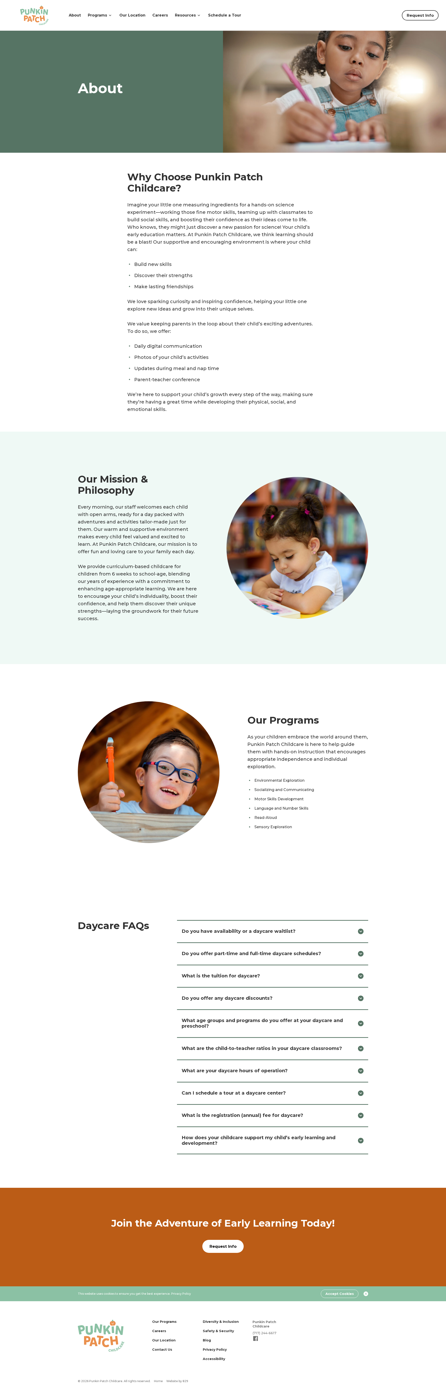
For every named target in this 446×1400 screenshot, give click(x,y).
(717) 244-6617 (264, 1333)
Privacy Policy (181, 1293)
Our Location (132, 15)
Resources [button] (185, 15)
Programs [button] (97, 15)
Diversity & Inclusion (221, 1322)
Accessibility (214, 1359)
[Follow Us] (256, 1340)
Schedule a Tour (224, 15)
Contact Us (162, 1349)
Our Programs (164, 1322)
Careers (160, 15)
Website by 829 (177, 1381)
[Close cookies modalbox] (366, 1293)
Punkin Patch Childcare (264, 1324)
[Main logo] (101, 1336)
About (75, 15)
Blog (207, 1340)
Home (158, 1381)
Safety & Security (218, 1331)
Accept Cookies (339, 1294)
